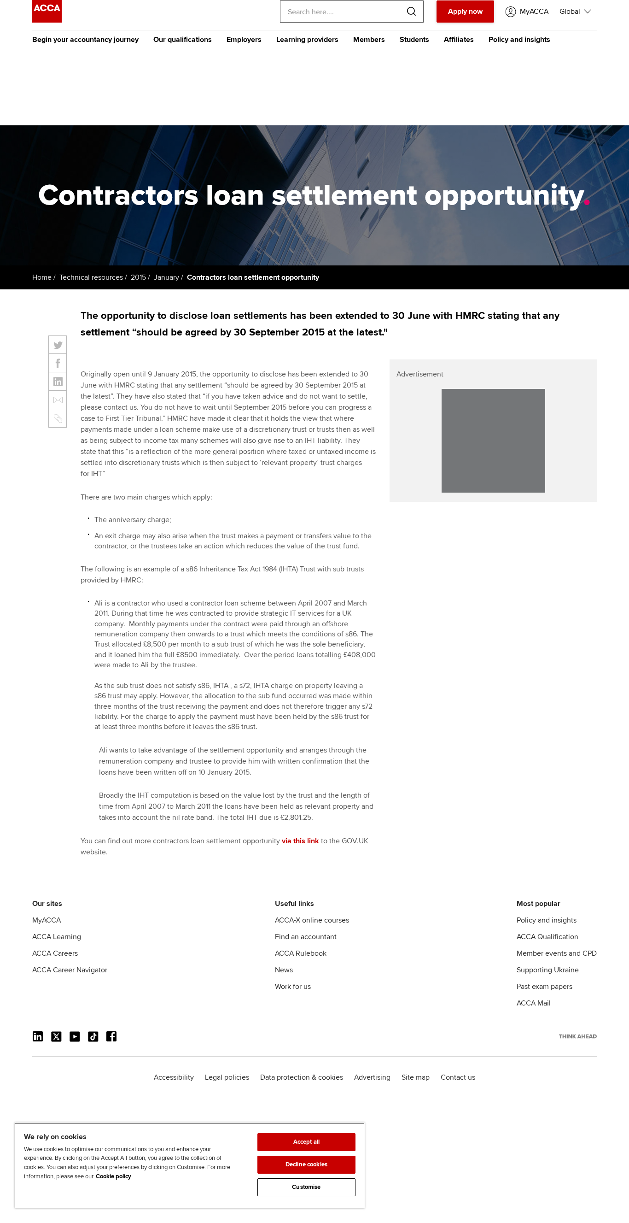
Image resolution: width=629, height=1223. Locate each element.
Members (369, 39)
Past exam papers (544, 986)
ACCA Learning (56, 936)
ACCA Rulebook (300, 953)
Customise (306, 1187)
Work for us (293, 986)
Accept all (306, 1142)
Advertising (372, 1077)
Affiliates (459, 39)
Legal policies (227, 1077)
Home (42, 277)
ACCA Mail (534, 1003)
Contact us (458, 1077)
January (166, 277)
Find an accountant (306, 936)
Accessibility (174, 1077)
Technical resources (91, 277)
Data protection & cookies (301, 1077)
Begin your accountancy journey (85, 39)
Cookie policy (113, 1176)
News (284, 970)
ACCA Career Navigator (69, 970)
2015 (138, 277)
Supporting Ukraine (548, 970)
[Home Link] (578, 1036)
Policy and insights (519, 39)
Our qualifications (182, 39)
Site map (416, 1077)
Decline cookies (306, 1164)
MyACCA (46, 920)
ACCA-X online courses (312, 920)
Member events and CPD (557, 953)
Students (414, 39)
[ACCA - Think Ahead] (47, 20)
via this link (300, 841)
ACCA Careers (55, 953)
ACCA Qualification (547, 936)
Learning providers (307, 39)
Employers (244, 39)
